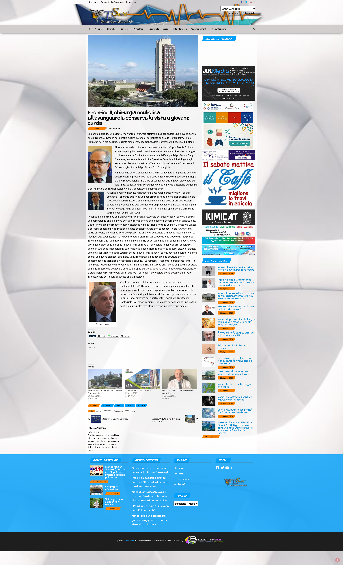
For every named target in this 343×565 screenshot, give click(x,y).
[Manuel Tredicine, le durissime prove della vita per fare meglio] (208, 270)
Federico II (107, 411)
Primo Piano (139, 29)
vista (133, 411)
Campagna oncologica (111, 488)
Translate (250, 12)
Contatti (105, 2)
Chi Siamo (179, 468)
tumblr (255, 2)
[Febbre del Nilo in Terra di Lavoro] (208, 348)
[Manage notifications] (337, 560)
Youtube (251, 2)
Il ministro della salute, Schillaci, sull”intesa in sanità (235, 334)
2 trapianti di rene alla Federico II (138, 391)
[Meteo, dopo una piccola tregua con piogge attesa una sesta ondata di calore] (208, 322)
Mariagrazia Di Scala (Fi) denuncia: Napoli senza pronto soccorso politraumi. (115, 472)
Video (165, 29)
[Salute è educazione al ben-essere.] (96, 502)
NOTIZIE (130, 405)
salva (127, 411)
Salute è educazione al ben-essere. (114, 501)
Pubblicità (131, 2)
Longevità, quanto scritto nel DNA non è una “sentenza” (234, 411)
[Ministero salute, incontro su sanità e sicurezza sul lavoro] (208, 375)
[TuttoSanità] (89, 29)
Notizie (98, 29)
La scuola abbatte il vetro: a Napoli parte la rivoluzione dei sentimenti (234, 360)
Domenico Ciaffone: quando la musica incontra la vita (234, 398)
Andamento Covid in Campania (115, 419)
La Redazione (117, 2)
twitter (246, 2)
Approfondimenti (199, 29)
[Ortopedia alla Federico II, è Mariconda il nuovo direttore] (179, 379)
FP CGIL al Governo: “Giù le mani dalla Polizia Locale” (236, 308)
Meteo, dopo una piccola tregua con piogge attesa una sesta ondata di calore (236, 321)
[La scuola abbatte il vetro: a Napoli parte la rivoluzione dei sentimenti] (208, 361)
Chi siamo (93, 2)
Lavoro (124, 29)
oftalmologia (118, 411)
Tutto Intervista (179, 29)
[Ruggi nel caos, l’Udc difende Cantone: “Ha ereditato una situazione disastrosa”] (208, 283)
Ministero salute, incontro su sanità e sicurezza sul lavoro (234, 373)
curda (98, 411)
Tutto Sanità (128, 541)
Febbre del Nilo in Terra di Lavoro (232, 347)
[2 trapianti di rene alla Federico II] (142, 379)
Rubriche (111, 29)
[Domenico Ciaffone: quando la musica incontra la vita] (208, 400)
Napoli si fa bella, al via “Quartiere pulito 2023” (166, 420)
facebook (242, 2)
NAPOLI (119, 405)
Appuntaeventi (219, 29)
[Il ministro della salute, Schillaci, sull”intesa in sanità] (208, 336)
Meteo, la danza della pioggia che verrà (234, 385)
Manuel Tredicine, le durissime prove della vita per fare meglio (235, 268)
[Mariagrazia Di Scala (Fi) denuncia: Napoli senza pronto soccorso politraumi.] (96, 470)
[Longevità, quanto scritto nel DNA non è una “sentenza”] (208, 413)
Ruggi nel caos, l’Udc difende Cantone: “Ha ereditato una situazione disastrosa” (235, 282)
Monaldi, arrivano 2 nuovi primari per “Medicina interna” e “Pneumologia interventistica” (236, 295)
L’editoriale (154, 29)
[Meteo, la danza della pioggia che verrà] (208, 387)
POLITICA (141, 405)
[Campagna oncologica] (96, 489)
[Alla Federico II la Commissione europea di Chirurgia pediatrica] (105, 379)
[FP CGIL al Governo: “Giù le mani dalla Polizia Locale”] (208, 310)
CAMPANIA (107, 405)
